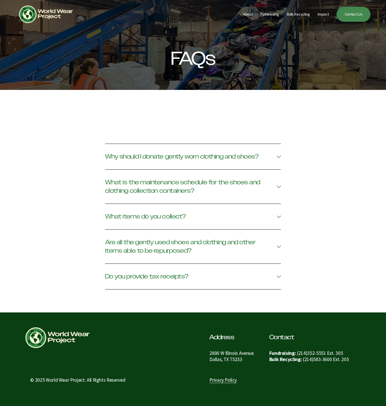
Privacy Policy (223, 380)
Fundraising (270, 14)
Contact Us (354, 14)
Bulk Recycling (298, 14)
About (248, 14)
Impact (323, 14)
